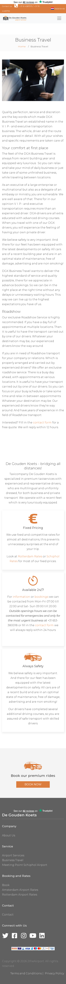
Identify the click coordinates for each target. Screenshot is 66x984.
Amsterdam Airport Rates (20, 889)
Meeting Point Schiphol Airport (24, 865)
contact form (42, 422)
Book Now (33, 784)
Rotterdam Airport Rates (19, 894)
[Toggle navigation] (59, 18)
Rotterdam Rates (30, 556)
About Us (8, 835)
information (21, 596)
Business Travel (12, 860)
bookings (41, 596)
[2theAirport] (14, 18)
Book (5, 885)
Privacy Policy (54, 973)
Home (22, 46)
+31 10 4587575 (25, 6)
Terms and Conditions (26, 973)
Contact (8, 914)
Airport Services (13, 855)
